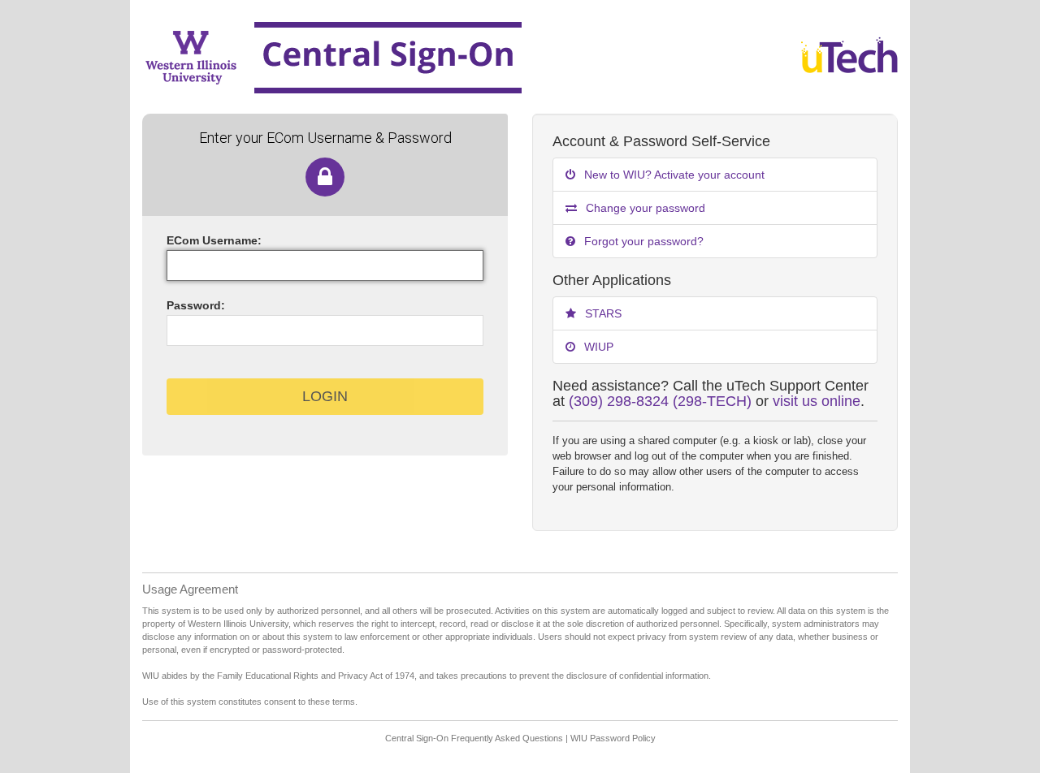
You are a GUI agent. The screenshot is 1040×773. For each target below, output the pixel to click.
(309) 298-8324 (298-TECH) (660, 401)
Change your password (644, 207)
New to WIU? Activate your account (673, 174)
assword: (196, 305)
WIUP (597, 346)
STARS (602, 313)
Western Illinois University (444, 56)
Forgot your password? (642, 241)
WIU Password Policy (613, 738)
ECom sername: (214, 240)
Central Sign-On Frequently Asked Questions (474, 738)
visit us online (816, 401)
